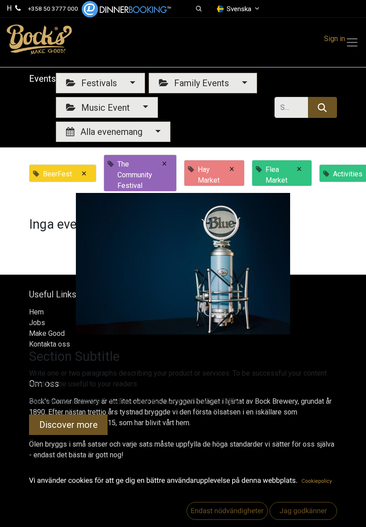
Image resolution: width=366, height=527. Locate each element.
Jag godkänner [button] (303, 510)
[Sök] (322, 107)
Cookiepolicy (317, 481)
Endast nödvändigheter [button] (227, 510)
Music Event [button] (105, 107)
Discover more (68, 424)
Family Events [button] (201, 83)
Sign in (334, 38)
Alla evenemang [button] (111, 131)
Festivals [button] (99, 83)
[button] (199, 9)
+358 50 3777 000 (53, 8)
